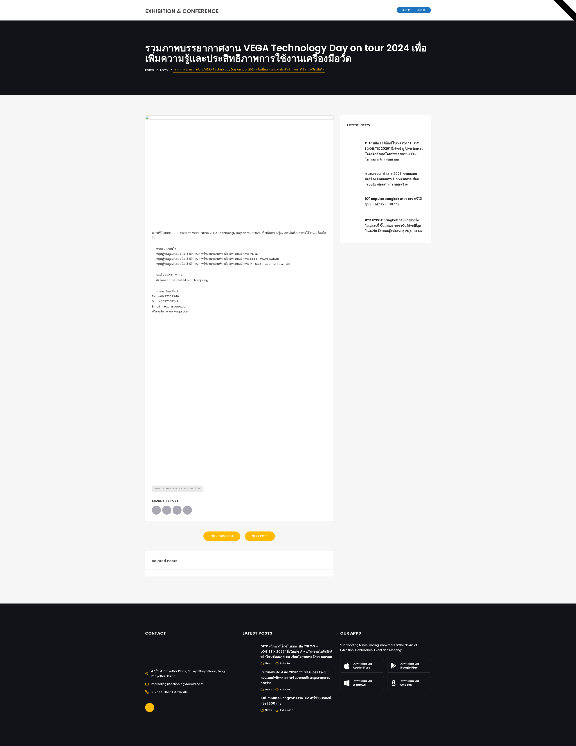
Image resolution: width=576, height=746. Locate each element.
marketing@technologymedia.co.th (177, 684)
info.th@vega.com (175, 306)
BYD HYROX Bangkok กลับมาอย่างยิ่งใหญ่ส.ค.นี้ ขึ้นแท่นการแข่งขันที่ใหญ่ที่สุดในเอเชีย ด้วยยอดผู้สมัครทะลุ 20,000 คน (393, 225)
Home (149, 70)
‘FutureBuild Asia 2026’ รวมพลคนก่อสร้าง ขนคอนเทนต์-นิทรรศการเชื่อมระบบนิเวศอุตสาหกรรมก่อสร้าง (392, 179)
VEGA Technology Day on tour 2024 (177, 488)
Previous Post (221, 536)
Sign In (406, 10)
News (164, 70)
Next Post (260, 536)
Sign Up (421, 10)
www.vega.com (177, 311)
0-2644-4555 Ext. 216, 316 (169, 692)
